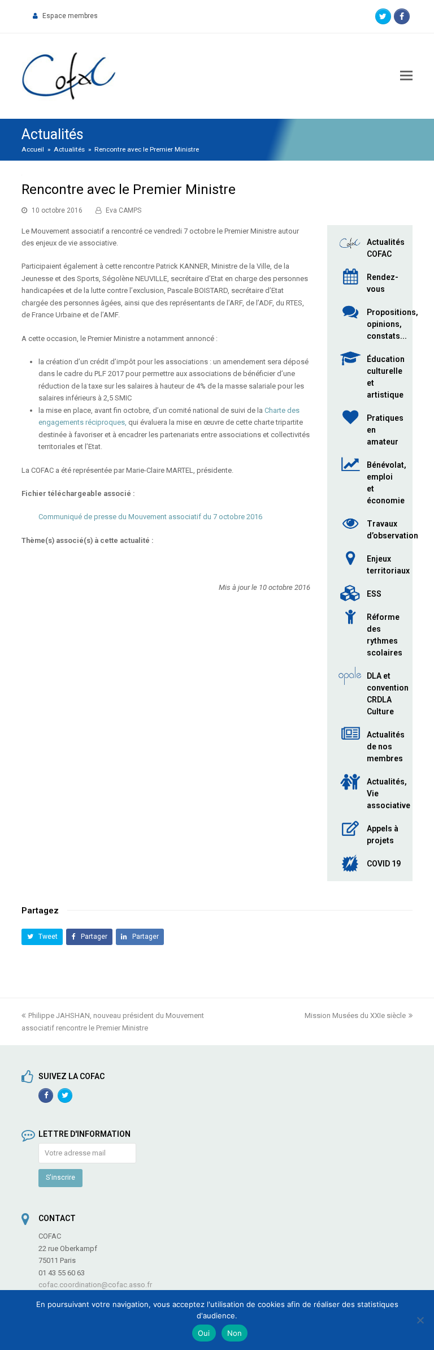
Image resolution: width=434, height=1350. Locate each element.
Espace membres (70, 16)
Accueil (32, 149)
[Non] (420, 1320)
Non (234, 1333)
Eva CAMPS (123, 210)
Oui (204, 1333)
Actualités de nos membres (386, 746)
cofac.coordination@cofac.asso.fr (95, 1284)
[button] (42, 937)
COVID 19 (384, 863)
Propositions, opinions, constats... (392, 324)
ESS (374, 593)
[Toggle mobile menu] (406, 75)
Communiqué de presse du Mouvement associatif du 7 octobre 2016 (150, 516)
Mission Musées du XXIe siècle (355, 1015)
